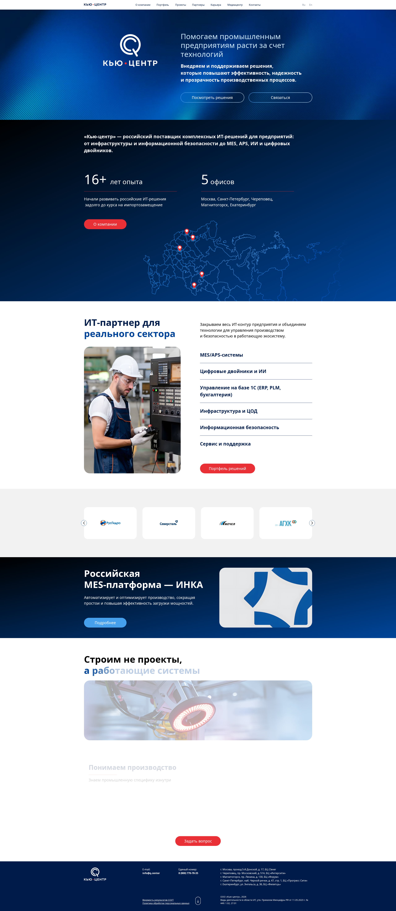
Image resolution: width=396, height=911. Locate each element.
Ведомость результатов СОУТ (158, 899)
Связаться (280, 97)
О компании (143, 4)
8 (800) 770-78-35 (188, 873)
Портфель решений (227, 468)
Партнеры (198, 4)
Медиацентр (235, 4)
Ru (303, 4)
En (310, 4)
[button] (84, 523)
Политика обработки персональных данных (165, 903)
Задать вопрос (198, 841)
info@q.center (151, 873)
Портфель (163, 4)
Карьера (216, 4)
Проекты (180, 4)
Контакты (254, 4)
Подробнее (105, 622)
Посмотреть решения (212, 97)
